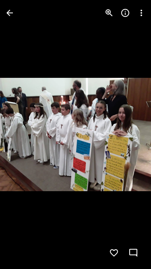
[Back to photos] (9, 13)
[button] (22, 134)
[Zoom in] (109, 13)
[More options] (141, 13)
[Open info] (125, 13)
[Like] (114, 253)
